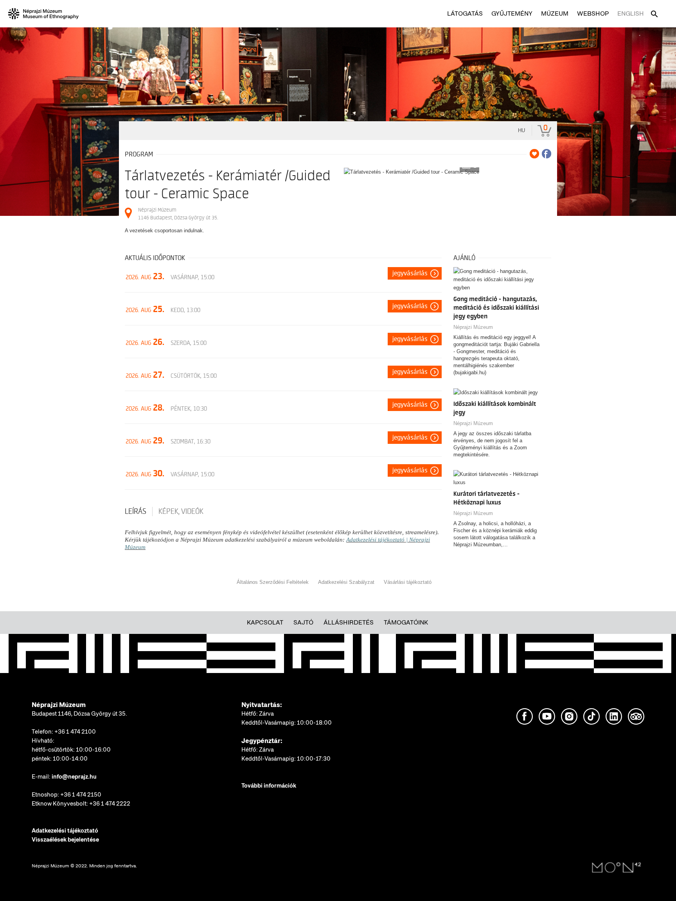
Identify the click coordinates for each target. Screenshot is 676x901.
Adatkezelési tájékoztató (65, 831)
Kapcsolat (265, 622)
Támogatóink (406, 622)
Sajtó (303, 622)
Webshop (593, 13)
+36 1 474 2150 (80, 795)
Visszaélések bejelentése (65, 840)
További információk (268, 786)
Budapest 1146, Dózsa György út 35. (79, 714)
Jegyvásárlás (410, 273)
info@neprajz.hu (74, 777)
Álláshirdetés (349, 622)
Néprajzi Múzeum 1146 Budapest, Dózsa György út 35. (178, 214)
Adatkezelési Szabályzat (346, 582)
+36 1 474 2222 (109, 804)
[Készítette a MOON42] (616, 868)
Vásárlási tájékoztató (407, 582)
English (630, 13)
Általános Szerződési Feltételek (273, 582)
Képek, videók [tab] (180, 511)
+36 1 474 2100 (75, 732)
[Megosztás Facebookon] (546, 153)
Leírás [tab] (135, 511)
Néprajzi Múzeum (473, 327)
